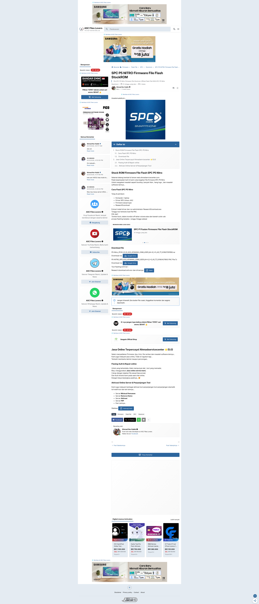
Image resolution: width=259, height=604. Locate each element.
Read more (90, 151)
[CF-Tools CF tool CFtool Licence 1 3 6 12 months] (154, 530)
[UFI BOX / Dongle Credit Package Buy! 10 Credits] (171, 530)
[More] (148, 420)
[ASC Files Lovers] (82, 29)
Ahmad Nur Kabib (122, 87)
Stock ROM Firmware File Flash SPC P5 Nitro (132, 150)
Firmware (120, 414)
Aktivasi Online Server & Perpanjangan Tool (135, 166)
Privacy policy (127, 592)
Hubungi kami (127, 408)
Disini (150, 270)
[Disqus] (145, 487)
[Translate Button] (174, 29)
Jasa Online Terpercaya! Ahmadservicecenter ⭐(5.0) (136, 159)
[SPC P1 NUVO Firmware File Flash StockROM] (122, 234)
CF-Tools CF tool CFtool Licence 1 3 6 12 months (154, 545)
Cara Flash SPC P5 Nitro (127, 153)
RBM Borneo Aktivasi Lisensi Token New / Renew (136, 545)
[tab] (144, 242)
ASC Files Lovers (106, 2)
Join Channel (96, 281)
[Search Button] (107, 29)
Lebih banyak (174, 519)
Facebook (134, 434)
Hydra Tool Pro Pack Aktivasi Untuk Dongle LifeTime (119, 545)
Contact (136, 592)
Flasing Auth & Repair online (128, 163)
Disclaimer (117, 592)
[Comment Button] (173, 88)
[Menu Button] (178, 29)
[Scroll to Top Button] (129, 588)
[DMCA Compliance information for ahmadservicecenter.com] (129, 601)
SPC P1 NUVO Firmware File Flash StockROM (155, 229)
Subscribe (96, 252)
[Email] (144, 420)
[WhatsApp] (139, 420)
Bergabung (96, 222)
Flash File (128, 414)
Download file (123, 156)
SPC (135, 414)
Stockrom (141, 414)
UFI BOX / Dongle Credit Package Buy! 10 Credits (171, 545)
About (143, 592)
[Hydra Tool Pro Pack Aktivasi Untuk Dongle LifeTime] (120, 530)
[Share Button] (177, 88)
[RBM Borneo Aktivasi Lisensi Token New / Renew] (137, 530)
